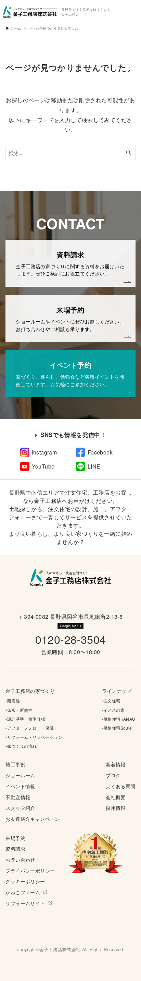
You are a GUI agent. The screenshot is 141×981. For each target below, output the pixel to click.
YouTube (43, 466)
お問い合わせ (20, 859)
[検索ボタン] (129, 153)
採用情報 (116, 807)
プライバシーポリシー (30, 870)
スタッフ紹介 (20, 807)
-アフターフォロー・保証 (29, 728)
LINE (94, 466)
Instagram (44, 452)
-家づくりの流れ (21, 746)
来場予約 (15, 837)
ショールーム (20, 775)
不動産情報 (17, 797)
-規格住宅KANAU (119, 719)
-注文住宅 (111, 701)
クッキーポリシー (25, 881)
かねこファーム (22, 892)
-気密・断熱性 (19, 710)
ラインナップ (116, 690)
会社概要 (116, 797)
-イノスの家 (113, 710)
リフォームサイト (25, 903)
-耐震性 (12, 701)
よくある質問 (120, 786)
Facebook (100, 452)
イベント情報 (20, 786)
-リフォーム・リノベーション (33, 737)
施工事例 (15, 764)
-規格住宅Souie (117, 728)
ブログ (113, 775)
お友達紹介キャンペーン (32, 818)
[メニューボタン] (132, 970)
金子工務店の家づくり (30, 690)
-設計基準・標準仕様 (25, 719)
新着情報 (116, 764)
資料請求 (15, 848)
